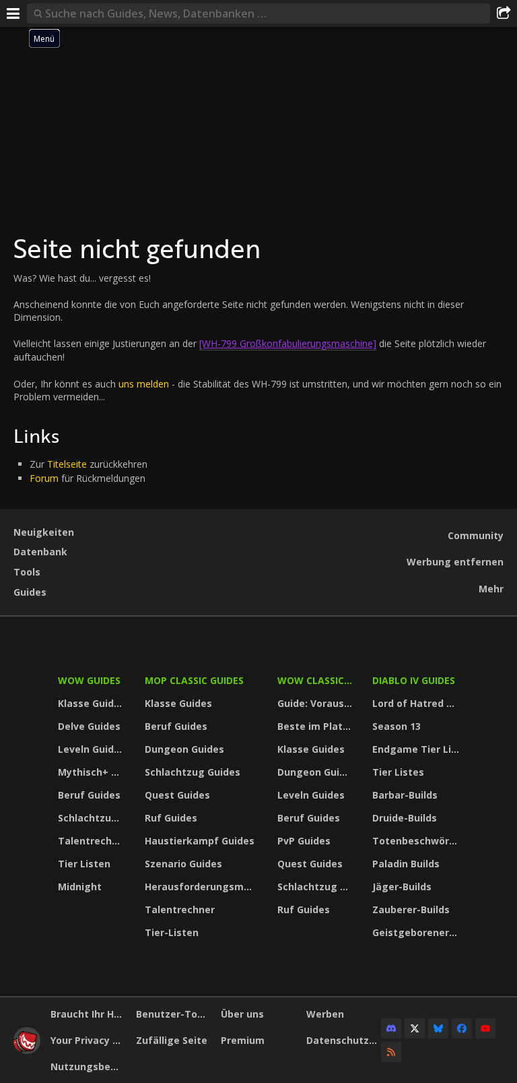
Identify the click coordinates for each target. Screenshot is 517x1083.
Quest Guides (177, 794)
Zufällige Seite (171, 1040)
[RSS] (391, 1052)
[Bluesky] (438, 1028)
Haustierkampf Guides (199, 840)
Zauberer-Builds (411, 909)
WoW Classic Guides (316, 680)
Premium (243, 1040)
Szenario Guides (183, 863)
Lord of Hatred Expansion (417, 703)
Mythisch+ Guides (93, 772)
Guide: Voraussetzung (316, 703)
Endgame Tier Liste (417, 749)
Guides (29, 592)
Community (476, 535)
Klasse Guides (91, 703)
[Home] (26, 1050)
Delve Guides (89, 726)
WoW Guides (89, 680)
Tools (26, 571)
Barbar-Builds (405, 794)
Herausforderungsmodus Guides (202, 886)
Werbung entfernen (455, 561)
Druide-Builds (404, 817)
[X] (415, 1028)
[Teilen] (503, 13)
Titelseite (67, 464)
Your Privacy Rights (88, 1040)
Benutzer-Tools (173, 1014)
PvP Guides (304, 840)
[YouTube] (485, 1028)
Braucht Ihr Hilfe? (88, 1014)
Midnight (80, 886)
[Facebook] (462, 1028)
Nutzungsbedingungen (88, 1066)
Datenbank (40, 551)
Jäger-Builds (402, 886)
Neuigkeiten (43, 532)
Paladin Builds (406, 863)
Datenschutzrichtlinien (344, 1040)
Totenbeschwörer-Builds (417, 840)
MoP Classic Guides (194, 680)
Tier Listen (84, 863)
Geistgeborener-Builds (417, 932)
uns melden (143, 383)
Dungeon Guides (184, 749)
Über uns (242, 1014)
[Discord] (391, 1028)
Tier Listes (398, 772)
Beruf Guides (89, 794)
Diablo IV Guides (413, 680)
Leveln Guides (91, 749)
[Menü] (13, 13)
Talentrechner (93, 840)
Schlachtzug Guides (93, 817)
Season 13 (396, 726)
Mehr (491, 588)
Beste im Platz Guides (316, 726)
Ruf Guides (171, 817)
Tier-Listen (172, 932)
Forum (44, 478)
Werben (325, 1014)
